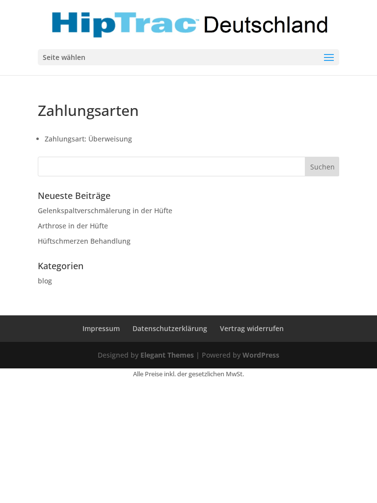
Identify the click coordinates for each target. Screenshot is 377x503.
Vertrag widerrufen (252, 328)
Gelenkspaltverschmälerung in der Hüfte (105, 210)
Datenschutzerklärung (170, 328)
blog (45, 280)
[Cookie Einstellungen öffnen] (21, 490)
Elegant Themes (167, 355)
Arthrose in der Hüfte (73, 225)
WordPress (260, 355)
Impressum (101, 328)
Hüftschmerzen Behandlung (84, 241)
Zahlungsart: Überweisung (88, 138)
